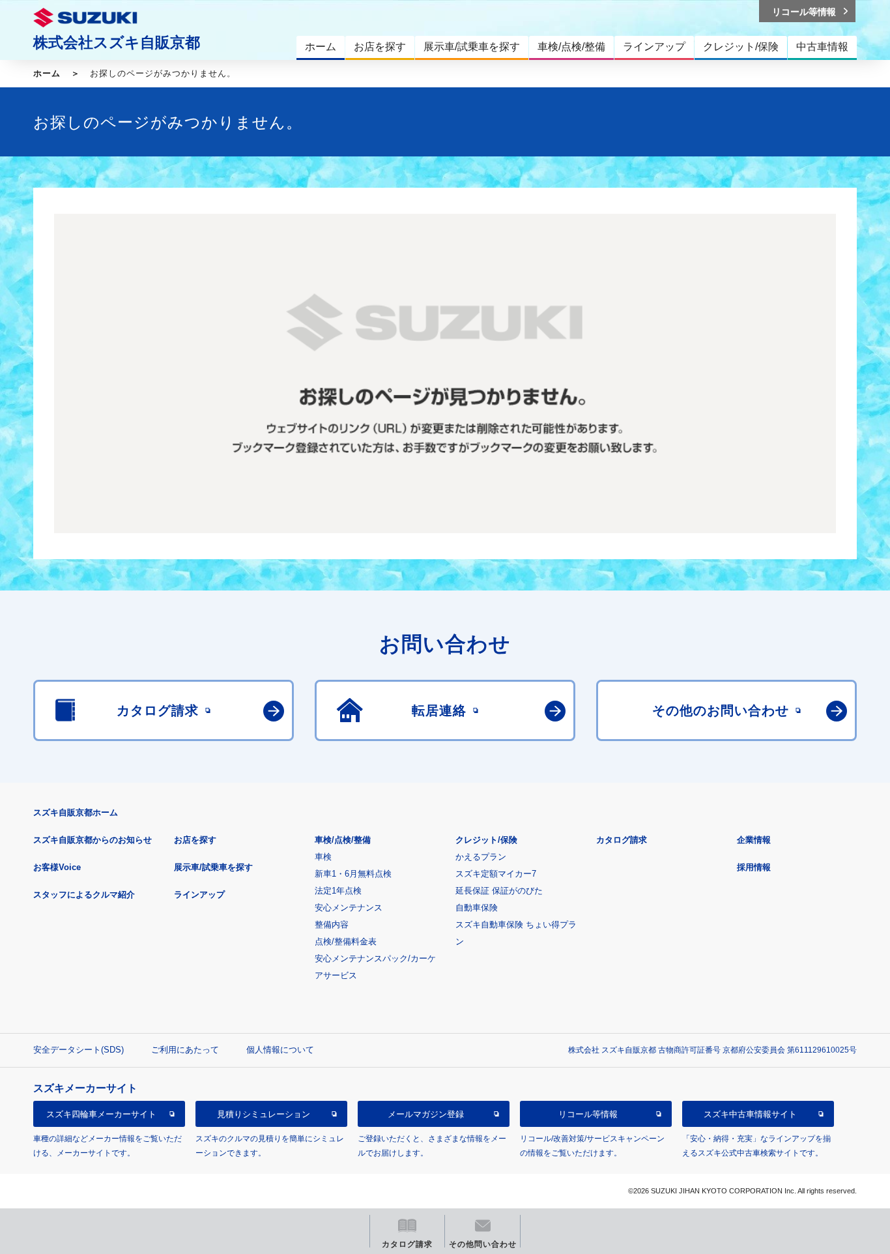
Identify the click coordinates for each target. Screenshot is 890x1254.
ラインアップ (199, 894)
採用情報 (754, 867)
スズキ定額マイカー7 (495, 874)
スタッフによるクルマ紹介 (84, 894)
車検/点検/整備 (343, 840)
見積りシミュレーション (263, 1114)
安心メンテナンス (348, 907)
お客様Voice (57, 867)
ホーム (47, 73)
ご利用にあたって (185, 1050)
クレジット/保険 (486, 840)
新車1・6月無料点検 (353, 874)
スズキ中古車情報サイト (750, 1114)
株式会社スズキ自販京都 (116, 42)
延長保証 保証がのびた (499, 891)
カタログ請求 (621, 840)
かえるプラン (480, 857)
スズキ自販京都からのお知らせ (92, 840)
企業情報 (754, 840)
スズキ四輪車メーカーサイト (101, 1114)
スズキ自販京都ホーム (75, 812)
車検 (323, 857)
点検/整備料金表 (346, 941)
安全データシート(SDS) (78, 1050)
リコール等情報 (588, 1114)
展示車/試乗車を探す (213, 867)
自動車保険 (476, 907)
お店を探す (195, 840)
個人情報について (280, 1050)
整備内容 (332, 924)
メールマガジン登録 (426, 1114)
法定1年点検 (338, 891)
